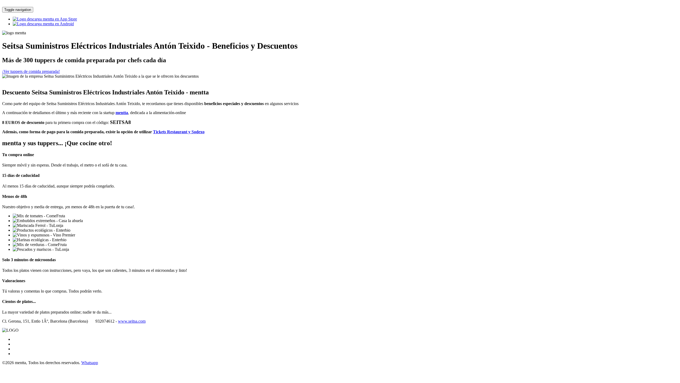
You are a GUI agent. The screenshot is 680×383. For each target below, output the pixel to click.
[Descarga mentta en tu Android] (43, 24)
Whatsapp (89, 362)
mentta (122, 112)
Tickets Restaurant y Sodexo (179, 132)
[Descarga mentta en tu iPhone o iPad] (45, 19)
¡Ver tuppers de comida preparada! (31, 71)
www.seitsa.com (132, 321)
